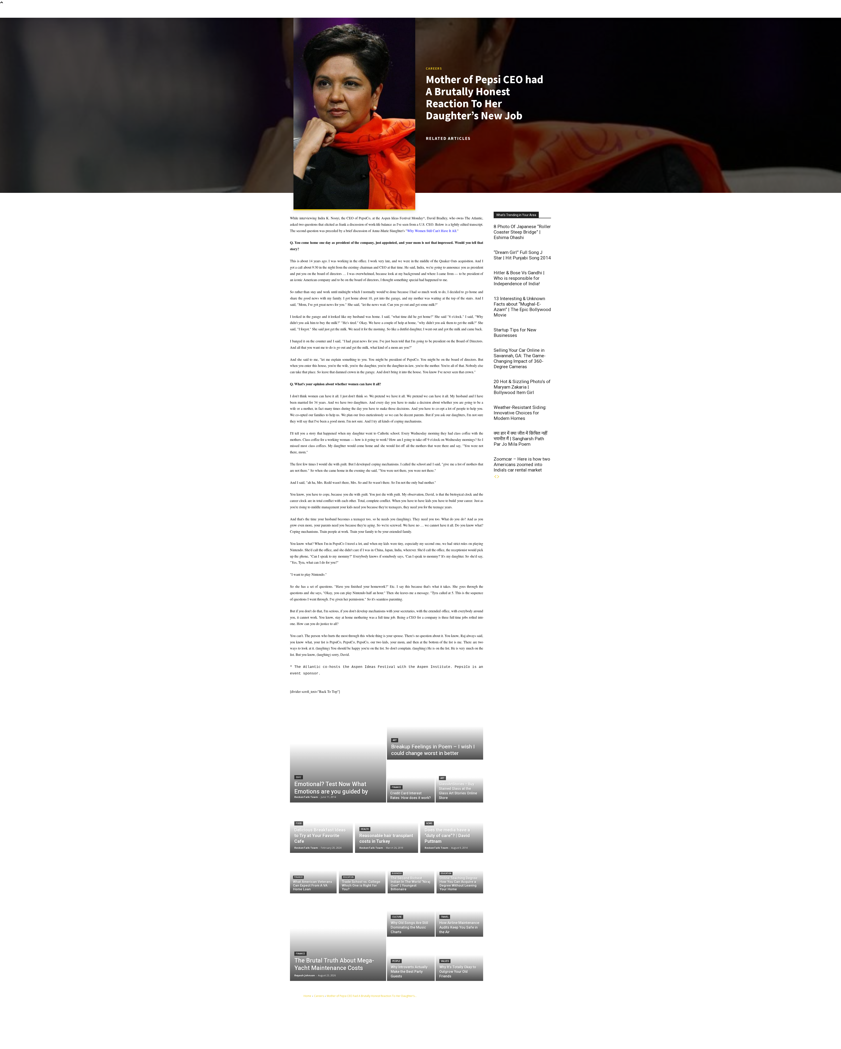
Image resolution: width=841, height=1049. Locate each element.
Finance (396, 787)
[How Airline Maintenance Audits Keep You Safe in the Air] (459, 915)
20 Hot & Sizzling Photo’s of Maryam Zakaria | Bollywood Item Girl (522, 387)
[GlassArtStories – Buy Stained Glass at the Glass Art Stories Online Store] (459, 781)
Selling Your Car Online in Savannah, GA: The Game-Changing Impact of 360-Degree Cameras (520, 358)
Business (397, 873)
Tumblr (511, 1018)
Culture (397, 917)
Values (445, 961)
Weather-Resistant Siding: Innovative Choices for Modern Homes (520, 413)
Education (348, 877)
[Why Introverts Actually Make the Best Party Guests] (411, 959)
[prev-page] (495, 477)
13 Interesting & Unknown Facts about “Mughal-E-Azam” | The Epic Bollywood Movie (522, 307)
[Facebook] (478, 1018)
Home (307, 996)
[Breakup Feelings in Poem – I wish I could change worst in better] (435, 732)
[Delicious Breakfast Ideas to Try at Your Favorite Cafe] (321, 828)
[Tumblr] (503, 1018)
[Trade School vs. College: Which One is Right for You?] (362, 874)
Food (299, 823)
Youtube (488, 1025)
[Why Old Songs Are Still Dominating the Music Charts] (411, 915)
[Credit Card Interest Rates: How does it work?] (411, 781)
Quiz (298, 777)
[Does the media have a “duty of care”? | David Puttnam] (451, 828)
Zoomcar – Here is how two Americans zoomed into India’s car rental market (522, 464)
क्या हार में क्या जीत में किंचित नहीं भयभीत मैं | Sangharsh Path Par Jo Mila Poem (520, 439)
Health (365, 829)
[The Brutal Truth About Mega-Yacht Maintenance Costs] (338, 937)
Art (395, 740)
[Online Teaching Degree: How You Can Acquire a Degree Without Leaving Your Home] (459, 874)
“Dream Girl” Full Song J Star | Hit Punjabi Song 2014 (522, 255)
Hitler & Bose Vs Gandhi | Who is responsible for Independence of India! (519, 278)
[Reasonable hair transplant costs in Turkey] (386, 828)
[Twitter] (523, 1018)
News (429, 823)
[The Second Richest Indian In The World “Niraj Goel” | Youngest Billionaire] (411, 874)
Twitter (532, 1018)
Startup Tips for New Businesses (515, 332)
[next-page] (498, 477)
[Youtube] (478, 1025)
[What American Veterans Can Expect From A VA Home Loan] (313, 874)
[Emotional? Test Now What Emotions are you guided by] (338, 753)
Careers (434, 68)
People (396, 961)
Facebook (489, 1018)
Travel (445, 917)
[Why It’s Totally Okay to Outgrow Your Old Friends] (459, 959)
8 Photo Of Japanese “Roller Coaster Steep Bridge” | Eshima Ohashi (522, 232)
